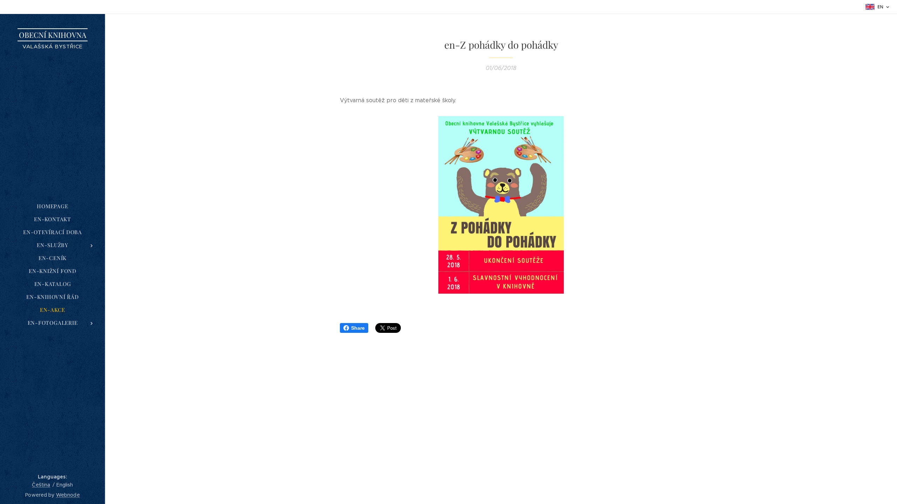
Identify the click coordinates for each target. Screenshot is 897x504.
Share (358, 328)
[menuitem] (52, 206)
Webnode (68, 495)
